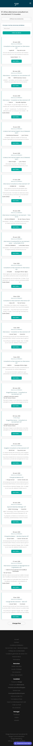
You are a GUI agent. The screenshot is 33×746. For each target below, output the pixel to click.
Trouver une (16, 685)
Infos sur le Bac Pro (16, 696)
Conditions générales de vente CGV (16, 654)
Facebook (17, 714)
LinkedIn (16, 720)
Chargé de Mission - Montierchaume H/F (16, 536)
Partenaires (16, 659)
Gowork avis (16, 690)
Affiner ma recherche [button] (16, 19)
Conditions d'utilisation (16, 645)
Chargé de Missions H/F (17, 477)
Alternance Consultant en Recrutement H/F (16, 184)
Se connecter (16, 672)
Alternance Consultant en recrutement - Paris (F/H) (16, 216)
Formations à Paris (16, 699)
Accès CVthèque (16, 669)
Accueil (16, 639)
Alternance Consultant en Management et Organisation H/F (16, 566)
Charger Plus (16, 623)
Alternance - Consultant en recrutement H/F (16, 75)
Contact (16, 642)
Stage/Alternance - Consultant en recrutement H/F (16, 393)
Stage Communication (16, 736)
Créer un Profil (16, 705)
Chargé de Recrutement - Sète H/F (16, 602)
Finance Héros (16, 657)
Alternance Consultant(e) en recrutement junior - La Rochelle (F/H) (16, 242)
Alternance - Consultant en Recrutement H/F (16, 100)
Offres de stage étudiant (16, 741)
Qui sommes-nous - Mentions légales (16, 648)
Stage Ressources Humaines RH (16, 734)
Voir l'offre (16, 61)
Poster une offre (16, 666)
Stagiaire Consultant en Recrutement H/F (16, 448)
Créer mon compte (16, 675)
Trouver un (16, 682)
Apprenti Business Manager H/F (16, 507)
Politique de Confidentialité (17, 651)
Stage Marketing (16, 739)
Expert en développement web (16, 702)
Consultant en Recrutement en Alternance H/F (16, 47)
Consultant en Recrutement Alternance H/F (16, 301)
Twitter (16, 717)
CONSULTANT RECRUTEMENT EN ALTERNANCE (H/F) (16, 132)
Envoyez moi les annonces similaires (13, 25)
